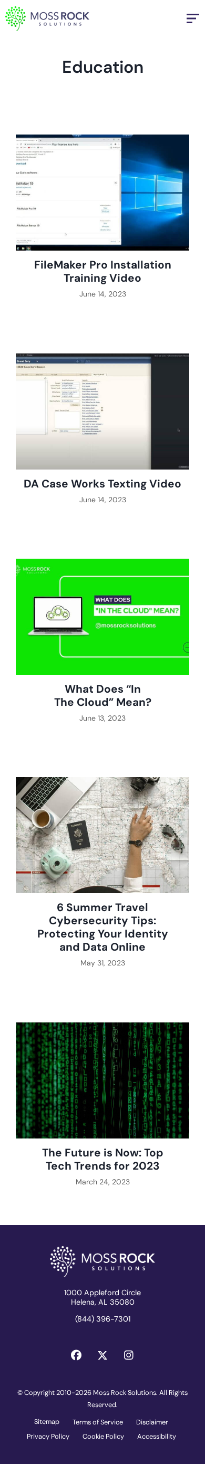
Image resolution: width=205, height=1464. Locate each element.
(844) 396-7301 (102, 1319)
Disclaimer (152, 1422)
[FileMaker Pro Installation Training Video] (102, 222)
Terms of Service (98, 1422)
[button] (76, 1355)
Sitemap (46, 1421)
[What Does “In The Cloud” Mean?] (102, 646)
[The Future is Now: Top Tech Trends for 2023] (102, 1110)
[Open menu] (192, 18)
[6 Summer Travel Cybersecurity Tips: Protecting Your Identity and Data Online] (102, 878)
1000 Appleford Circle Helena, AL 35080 (102, 1297)
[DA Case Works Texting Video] (102, 435)
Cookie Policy (103, 1436)
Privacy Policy (48, 1436)
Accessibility (156, 1436)
